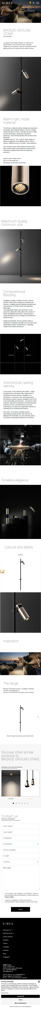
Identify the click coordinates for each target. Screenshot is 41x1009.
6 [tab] (28, 804)
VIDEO (5, 943)
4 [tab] (22, 804)
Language (6, 957)
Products (9, 6)
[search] (33, 3)
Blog (4, 953)
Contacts (6, 950)
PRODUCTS (7, 930)
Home (3, 6)
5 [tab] (25, 804)
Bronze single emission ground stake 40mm (20, 736)
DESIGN (5, 940)
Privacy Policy (9, 897)
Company (6, 947)
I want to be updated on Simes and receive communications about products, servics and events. (21, 901)
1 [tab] (13, 804)
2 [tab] (16, 804)
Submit (20, 909)
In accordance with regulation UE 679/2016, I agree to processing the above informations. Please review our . (22, 895)
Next (38, 716)
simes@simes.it (8, 971)
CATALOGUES (7, 936)
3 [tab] (19, 804)
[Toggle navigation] (37, 3)
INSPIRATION (7, 933)
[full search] (30, 3)
